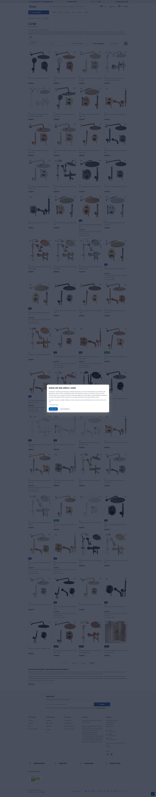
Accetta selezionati (64, 409)
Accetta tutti (53, 409)
